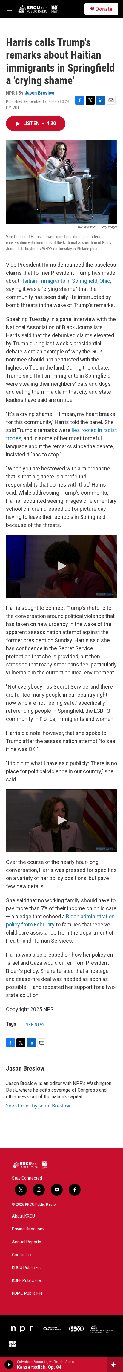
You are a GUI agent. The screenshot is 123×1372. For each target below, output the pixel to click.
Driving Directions (28, 1229)
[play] (9, 1365)
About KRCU (23, 1216)
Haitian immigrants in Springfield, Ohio (65, 281)
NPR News (35, 1024)
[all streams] (115, 1364)
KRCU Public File (27, 1267)
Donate (104, 9)
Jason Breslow (39, 93)
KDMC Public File (27, 1293)
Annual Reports (26, 1242)
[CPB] (12, 1343)
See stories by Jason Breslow (38, 1105)
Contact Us (22, 1255)
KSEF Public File (26, 1280)
